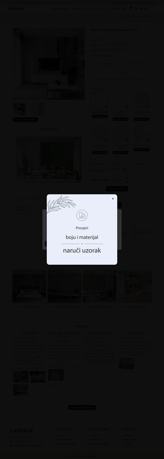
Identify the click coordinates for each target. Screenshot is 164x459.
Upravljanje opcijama (101, 243)
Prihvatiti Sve (63, 243)
